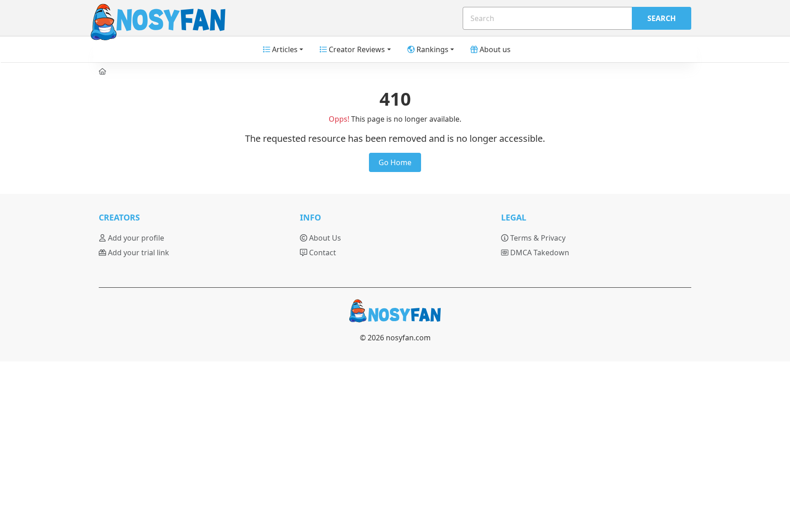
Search (661, 18)
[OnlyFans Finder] (395, 315)
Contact (321, 252)
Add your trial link (137, 252)
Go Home (395, 162)
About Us (324, 238)
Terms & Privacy (537, 238)
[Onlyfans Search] (144, 18)
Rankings (431, 49)
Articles (284, 49)
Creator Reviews (356, 49)
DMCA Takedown (538, 252)
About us (494, 49)
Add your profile (135, 238)
